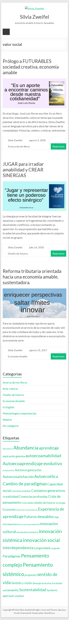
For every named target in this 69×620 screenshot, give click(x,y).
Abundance (8, 449)
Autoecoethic (8, 470)
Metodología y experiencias (19, 413)
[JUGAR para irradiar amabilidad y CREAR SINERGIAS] (34, 183)
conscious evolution (21, 491)
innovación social (41, 540)
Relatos (7, 419)
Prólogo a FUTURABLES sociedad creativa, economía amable (31, 66)
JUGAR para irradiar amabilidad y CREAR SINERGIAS (23, 169)
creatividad (10, 496)
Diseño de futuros (18, 253)
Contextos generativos (48, 491)
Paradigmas (12, 556)
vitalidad (19, 595)
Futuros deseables (39, 516)
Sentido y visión (21, 583)
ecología (60, 502)
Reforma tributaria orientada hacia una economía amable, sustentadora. (32, 276)
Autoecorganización (28, 470)
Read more (58, 146)
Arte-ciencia (10, 388)
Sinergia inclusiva (42, 583)
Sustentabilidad (32, 589)
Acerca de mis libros (19, 146)
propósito (31, 575)
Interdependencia (18, 547)
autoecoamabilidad (43, 455)
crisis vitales (28, 503)
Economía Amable (17, 356)
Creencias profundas (33, 496)
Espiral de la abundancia (27, 510)
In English (8, 407)
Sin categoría (10, 425)
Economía (9, 509)
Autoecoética (46, 476)
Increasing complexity (29, 524)
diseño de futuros (44, 502)
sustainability (11, 590)
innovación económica (27, 532)
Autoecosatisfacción (18, 477)
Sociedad (57, 583)
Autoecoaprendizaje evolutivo (32, 463)
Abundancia (25, 448)
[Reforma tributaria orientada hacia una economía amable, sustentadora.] (34, 291)
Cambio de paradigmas (25, 483)
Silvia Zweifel (34, 17)
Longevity (55, 548)
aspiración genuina (14, 456)
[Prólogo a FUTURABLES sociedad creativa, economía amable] (34, 81)
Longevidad (42, 548)
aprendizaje (49, 448)
